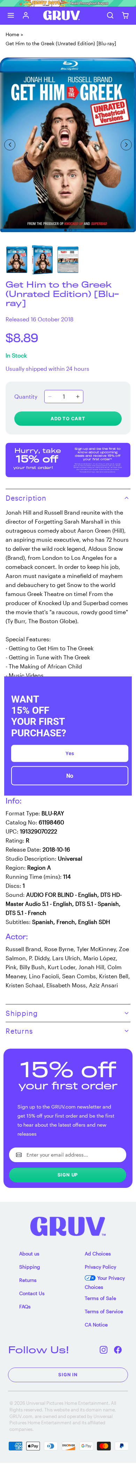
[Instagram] (104, 1349)
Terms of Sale (100, 1298)
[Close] (123, 684)
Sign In (68, 1374)
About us (29, 1253)
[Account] (25, 15)
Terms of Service (104, 1311)
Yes (70, 753)
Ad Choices (98, 1253)
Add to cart (68, 418)
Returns (28, 1280)
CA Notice (96, 1325)
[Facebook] (118, 1349)
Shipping (29, 1267)
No (69, 775)
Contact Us (32, 1293)
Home (12, 34)
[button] (10, 15)
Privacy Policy (100, 1267)
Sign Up (68, 1174)
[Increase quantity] (77, 396)
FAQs (25, 1306)
